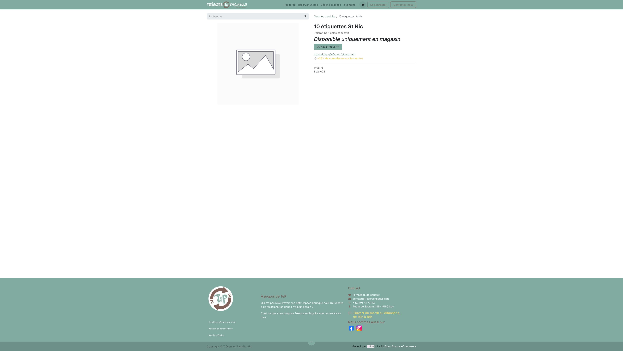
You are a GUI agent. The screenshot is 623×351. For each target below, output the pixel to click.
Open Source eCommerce (400, 346)
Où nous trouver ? (328, 46)
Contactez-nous (403, 4)
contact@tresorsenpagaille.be (371, 298)
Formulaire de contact (366, 294)
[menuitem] (289, 4)
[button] (311, 341)
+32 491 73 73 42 (364, 302)
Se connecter (378, 4)
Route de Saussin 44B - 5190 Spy (373, 306)
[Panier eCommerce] (362, 4)
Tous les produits (324, 16)
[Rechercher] (305, 16)
